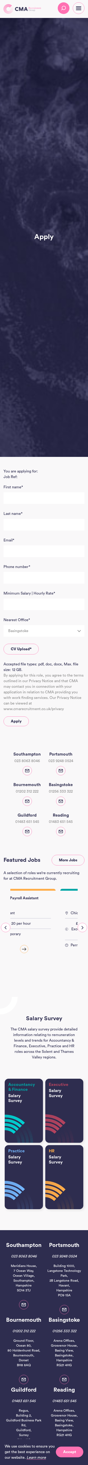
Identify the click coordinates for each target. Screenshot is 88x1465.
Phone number (17, 567)
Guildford (24, 1390)
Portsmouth (64, 1245)
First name (13, 487)
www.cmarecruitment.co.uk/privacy (34, 709)
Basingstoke (64, 1320)
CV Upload (21, 649)
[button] (5, 927)
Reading (64, 1390)
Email (9, 540)
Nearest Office (17, 620)
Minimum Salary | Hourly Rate (29, 593)
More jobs (68, 860)
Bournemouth (23, 1320)
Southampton (24, 1245)
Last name (13, 514)
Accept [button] (69, 1452)
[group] (44, 930)
